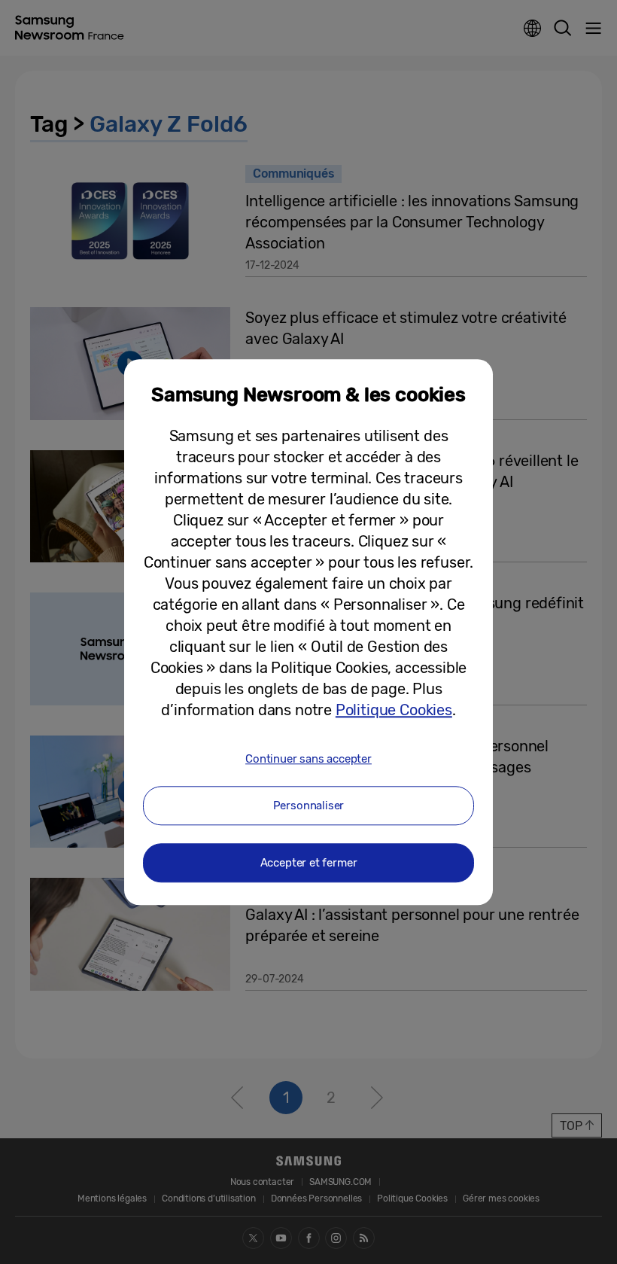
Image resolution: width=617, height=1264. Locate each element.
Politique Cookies (394, 710)
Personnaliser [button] (309, 805)
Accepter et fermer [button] (308, 863)
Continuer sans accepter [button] (308, 759)
